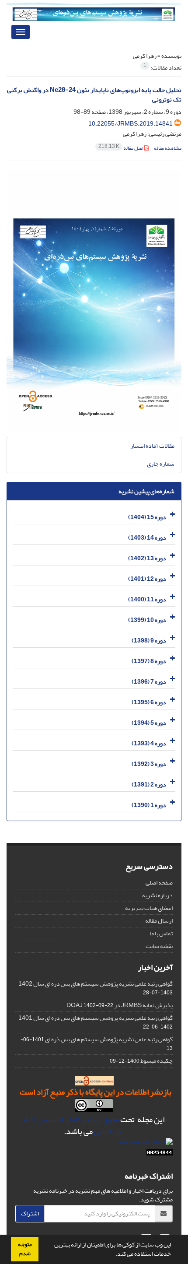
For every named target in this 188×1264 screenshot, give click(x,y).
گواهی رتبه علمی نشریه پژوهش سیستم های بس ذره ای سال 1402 (95, 984)
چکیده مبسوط (156, 1061)
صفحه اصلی (159, 882)
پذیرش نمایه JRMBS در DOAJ (119, 1005)
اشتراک (30, 1213)
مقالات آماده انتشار (152, 446)
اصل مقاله (121, 148)
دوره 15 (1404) (147, 517)
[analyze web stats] (145, 1144)
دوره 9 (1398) (149, 640)
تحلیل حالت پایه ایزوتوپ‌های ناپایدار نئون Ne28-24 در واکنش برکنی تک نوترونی (94, 95)
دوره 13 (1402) (147, 558)
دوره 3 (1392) (149, 764)
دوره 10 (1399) (147, 620)
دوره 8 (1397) (149, 661)
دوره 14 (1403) (147, 538)
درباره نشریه (157, 895)
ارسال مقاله (159, 921)
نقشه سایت (159, 946)
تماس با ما (161, 933)
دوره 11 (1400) (147, 599)
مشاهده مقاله (167, 148)
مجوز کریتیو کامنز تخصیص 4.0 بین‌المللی (74, 1125)
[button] (113, 1254)
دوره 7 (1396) (149, 682)
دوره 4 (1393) (149, 743)
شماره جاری (160, 464)
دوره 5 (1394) (149, 723)
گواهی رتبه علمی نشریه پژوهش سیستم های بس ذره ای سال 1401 (95, 1018)
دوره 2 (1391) (149, 784)
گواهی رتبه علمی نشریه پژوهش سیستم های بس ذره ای (109, 1039)
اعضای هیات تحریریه (149, 908)
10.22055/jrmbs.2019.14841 (130, 124)
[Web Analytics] (159, 1154)
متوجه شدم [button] (25, 1249)
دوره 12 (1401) (147, 579)
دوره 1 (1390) (149, 805)
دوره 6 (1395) (149, 702)
